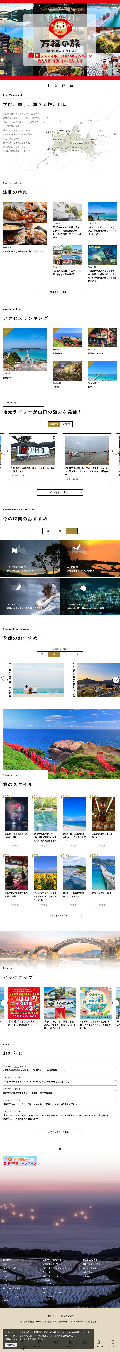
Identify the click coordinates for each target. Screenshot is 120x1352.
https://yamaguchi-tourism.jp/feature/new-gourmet (25, 227)
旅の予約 (99, 1346)
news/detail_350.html (13, 1091)
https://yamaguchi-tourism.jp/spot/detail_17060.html (67, 341)
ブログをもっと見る (58, 492)
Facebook (48, 85)
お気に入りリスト (10, 1297)
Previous (4, 39)
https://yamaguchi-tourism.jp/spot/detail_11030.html (25, 353)
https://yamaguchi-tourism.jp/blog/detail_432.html (87, 458)
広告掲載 (47, 1280)
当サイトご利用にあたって (54, 1268)
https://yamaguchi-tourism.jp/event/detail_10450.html (102, 341)
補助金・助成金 (89, 1268)
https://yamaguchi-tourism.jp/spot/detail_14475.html (67, 375)
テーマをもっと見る (58, 915)
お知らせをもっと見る (58, 1132)
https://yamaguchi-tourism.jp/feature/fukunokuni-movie (25, 1)
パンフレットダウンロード (54, 1292)
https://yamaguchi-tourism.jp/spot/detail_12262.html (30, 596)
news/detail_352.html (13, 1068)
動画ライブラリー (50, 1288)
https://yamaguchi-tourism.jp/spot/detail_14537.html (30, 558)
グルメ (6, 1276)
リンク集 (47, 1272)
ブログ (6, 1284)
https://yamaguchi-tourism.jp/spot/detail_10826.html (102, 375)
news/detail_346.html (13, 1115)
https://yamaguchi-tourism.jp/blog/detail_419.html (33, 457)
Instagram (63, 85)
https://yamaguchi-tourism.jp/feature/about (102, 219)
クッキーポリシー (19, 1339)
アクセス (7, 1292)
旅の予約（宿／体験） (12, 1288)
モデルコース (8, 1272)
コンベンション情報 (91, 1264)
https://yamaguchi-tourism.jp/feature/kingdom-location (102, 264)
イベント (7, 1280)
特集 (5, 1264)
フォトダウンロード (51, 1284)
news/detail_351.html (13, 1080)
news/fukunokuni (60, 1008)
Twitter (56, 85)
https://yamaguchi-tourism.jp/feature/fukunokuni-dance (24, 1007)
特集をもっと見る (58, 292)
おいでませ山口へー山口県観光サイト (19, 4)
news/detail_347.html (13, 1102)
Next (115, 39)
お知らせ (7, 1300)
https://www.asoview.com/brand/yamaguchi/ (96, 1008)
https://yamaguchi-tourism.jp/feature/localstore (67, 260)
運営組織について (50, 1264)
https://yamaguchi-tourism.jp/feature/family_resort (31, 665)
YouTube (71, 85)
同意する (11, 1345)
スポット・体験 (9, 1268)
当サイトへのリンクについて (55, 1276)
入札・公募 (88, 1272)
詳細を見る (16, 846)
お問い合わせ (48, 1297)
